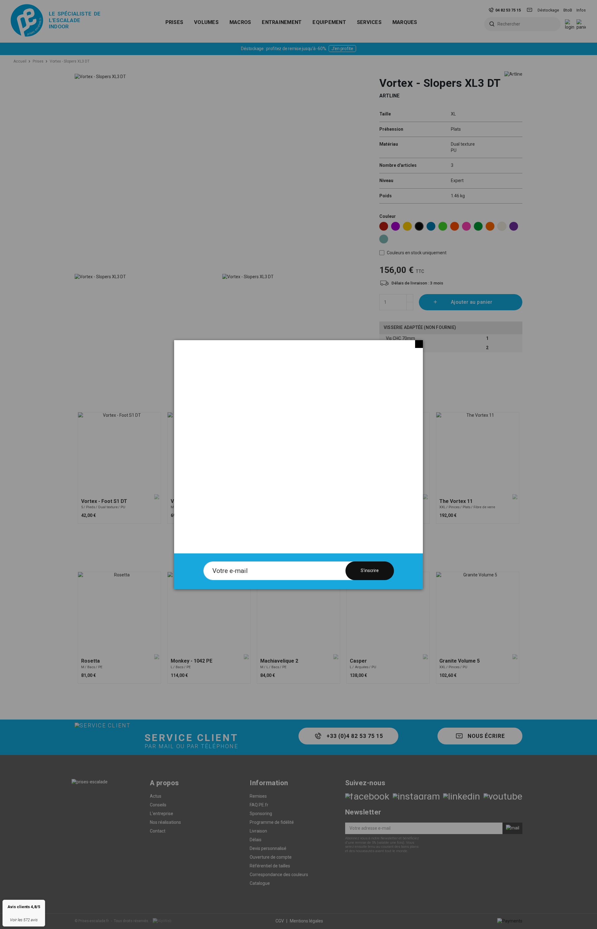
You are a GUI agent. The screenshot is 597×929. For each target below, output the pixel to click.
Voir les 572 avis (24, 919)
